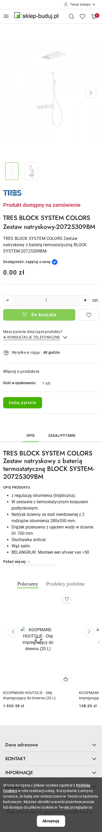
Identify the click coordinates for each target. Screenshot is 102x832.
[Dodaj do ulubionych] (88, 315)
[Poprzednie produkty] (13, 631)
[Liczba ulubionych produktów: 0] (82, 16)
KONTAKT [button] (15, 758)
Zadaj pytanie (23, 402)
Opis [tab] (30, 435)
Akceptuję (50, 821)
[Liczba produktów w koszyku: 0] (93, 16)
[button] (91, 93)
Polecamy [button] (27, 584)
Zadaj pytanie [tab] (62, 435)
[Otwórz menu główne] (6, 16)
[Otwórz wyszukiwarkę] (71, 16)
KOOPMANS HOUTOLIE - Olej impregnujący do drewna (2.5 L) (54, 695)
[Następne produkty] (89, 631)
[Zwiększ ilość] (85, 300)
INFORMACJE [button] (19, 772)
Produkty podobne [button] (65, 584)
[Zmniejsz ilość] (7, 300)
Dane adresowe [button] (21, 744)
